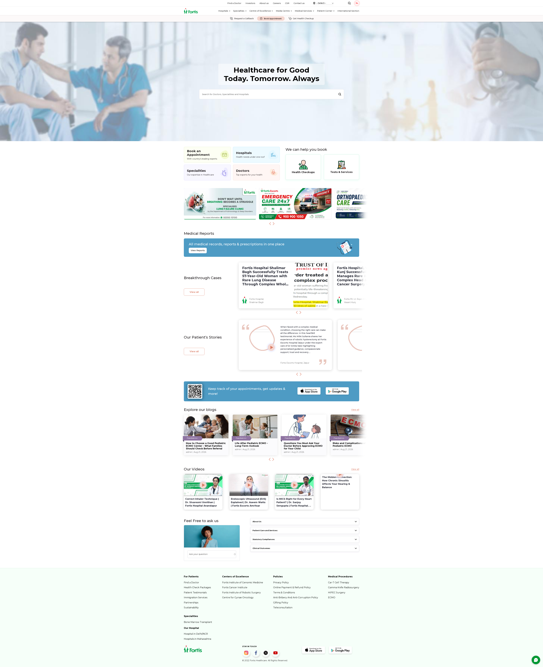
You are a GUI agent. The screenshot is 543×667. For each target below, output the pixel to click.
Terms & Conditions (284, 592)
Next (274, 223)
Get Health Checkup (303, 18)
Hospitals (223, 11)
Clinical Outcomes (261, 548)
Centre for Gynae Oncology (238, 597)
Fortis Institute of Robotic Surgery (241, 592)
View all (194, 292)
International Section (348, 11)
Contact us (299, 3)
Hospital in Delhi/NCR (196, 633)
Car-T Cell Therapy (338, 582)
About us (264, 3)
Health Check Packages (197, 587)
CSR (287, 3)
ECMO (331, 597)
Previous (270, 223)
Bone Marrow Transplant (198, 622)
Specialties (238, 11)
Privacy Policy (281, 582)
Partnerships (191, 602)
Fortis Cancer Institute (234, 587)
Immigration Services (195, 597)
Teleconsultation (282, 607)
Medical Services (303, 11)
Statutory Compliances (264, 539)
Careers (277, 3)
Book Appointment (273, 19)
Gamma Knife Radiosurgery (343, 587)
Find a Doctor (234, 3)
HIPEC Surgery (336, 592)
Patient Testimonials (195, 592)
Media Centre (283, 11)
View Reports (198, 250)
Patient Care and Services (265, 530)
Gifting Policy (280, 602)
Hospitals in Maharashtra (197, 639)
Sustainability (191, 607)
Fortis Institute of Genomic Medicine (242, 582)
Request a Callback (244, 18)
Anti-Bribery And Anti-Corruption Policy (295, 597)
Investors (250, 3)
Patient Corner (324, 11)
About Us (257, 522)
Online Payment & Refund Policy (292, 587)
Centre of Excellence (260, 11)
